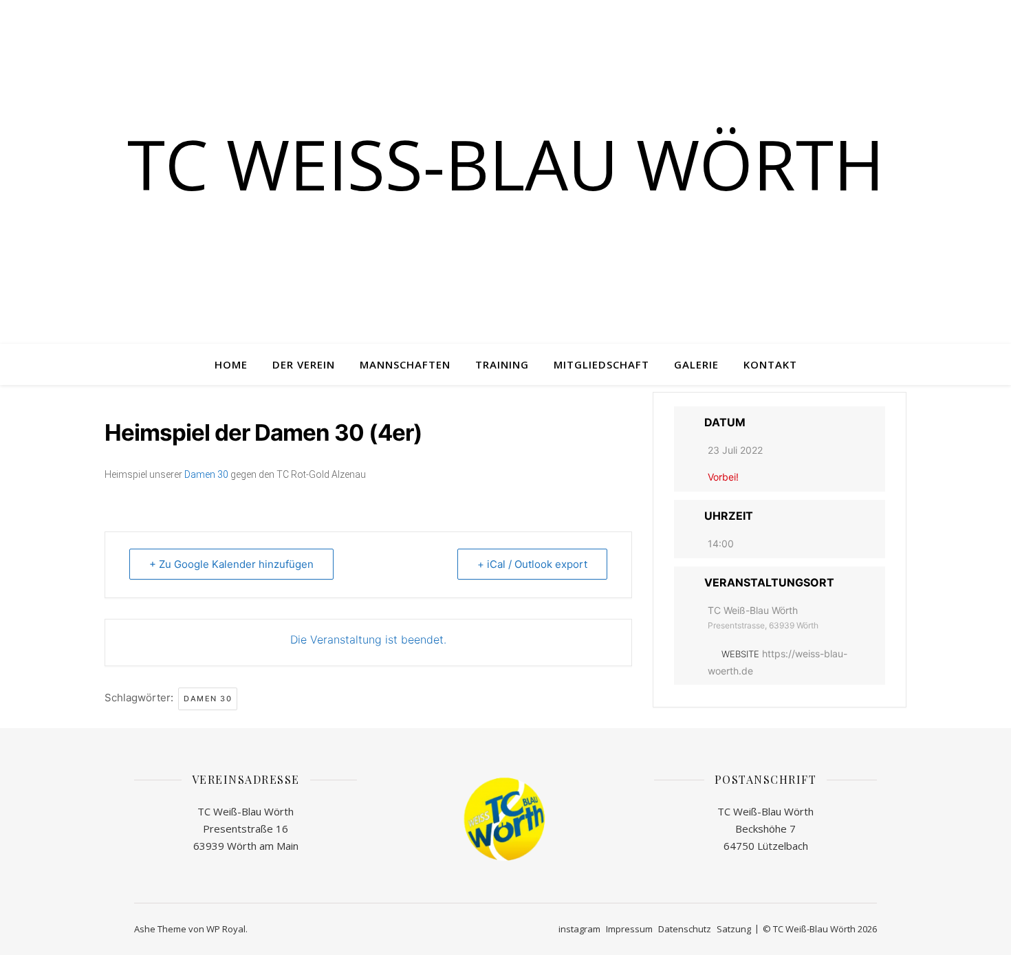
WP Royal (226, 929)
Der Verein (303, 364)
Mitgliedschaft (601, 364)
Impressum (629, 929)
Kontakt (770, 364)
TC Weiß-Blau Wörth (505, 163)
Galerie (696, 364)
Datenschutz (684, 929)
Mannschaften (405, 364)
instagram (579, 929)
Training (502, 364)
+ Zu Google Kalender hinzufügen (231, 564)
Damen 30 (206, 474)
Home (231, 364)
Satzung (734, 929)
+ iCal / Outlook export (532, 564)
